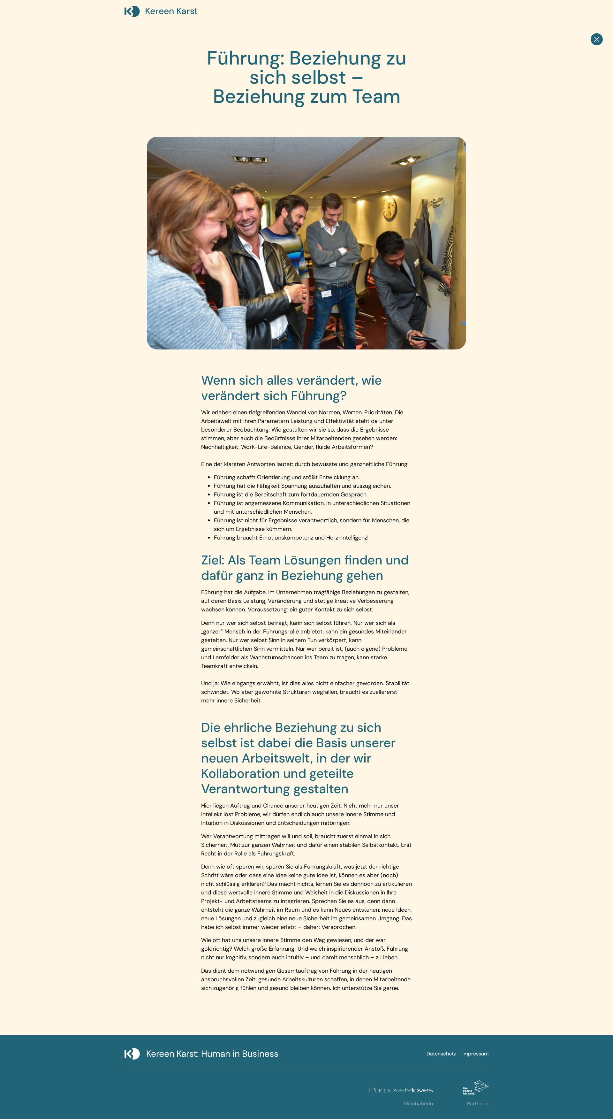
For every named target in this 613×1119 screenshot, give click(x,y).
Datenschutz (441, 1053)
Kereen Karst (171, 11)
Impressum (475, 1053)
